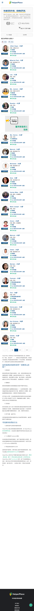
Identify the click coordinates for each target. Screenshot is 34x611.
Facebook (14, 459)
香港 (30, 455)
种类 (25, 34)
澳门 (9, 457)
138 (12, 350)
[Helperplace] (2, 2)
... (23, 350)
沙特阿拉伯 (26, 457)
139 (16, 350)
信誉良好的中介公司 (13, 452)
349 (27, 350)
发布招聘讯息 (6, 431)
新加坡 (5, 457)
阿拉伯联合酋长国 (17, 457)
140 (20, 350)
